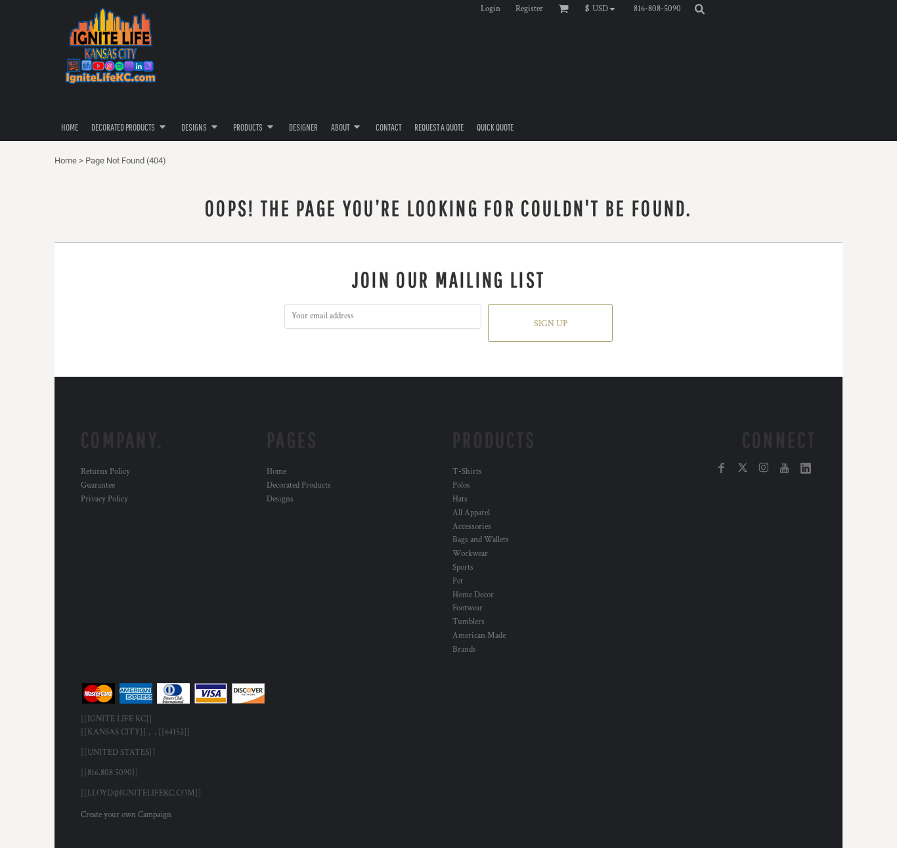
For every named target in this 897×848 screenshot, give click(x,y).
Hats (460, 499)
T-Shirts (467, 471)
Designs (280, 499)
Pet (457, 581)
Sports (462, 567)
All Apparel (471, 513)
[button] (603, 8)
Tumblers (468, 621)
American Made (479, 635)
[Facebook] (721, 468)
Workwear (470, 553)
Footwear (467, 608)
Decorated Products (299, 485)
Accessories (471, 526)
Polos (461, 485)
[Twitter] (742, 468)
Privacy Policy (104, 499)
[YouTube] (785, 468)
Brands (464, 649)
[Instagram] (764, 468)
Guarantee (98, 485)
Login (490, 8)
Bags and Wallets (480, 539)
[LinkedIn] (806, 468)
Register (529, 8)
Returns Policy (105, 471)
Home (66, 160)
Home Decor (473, 595)
